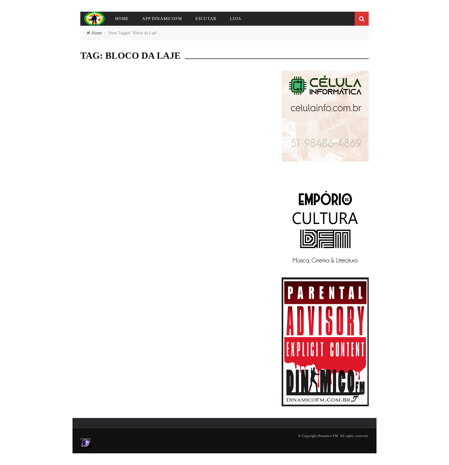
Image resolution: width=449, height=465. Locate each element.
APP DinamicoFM (162, 18)
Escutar (205, 18)
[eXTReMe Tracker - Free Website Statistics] (85, 442)
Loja (235, 18)
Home (122, 18)
